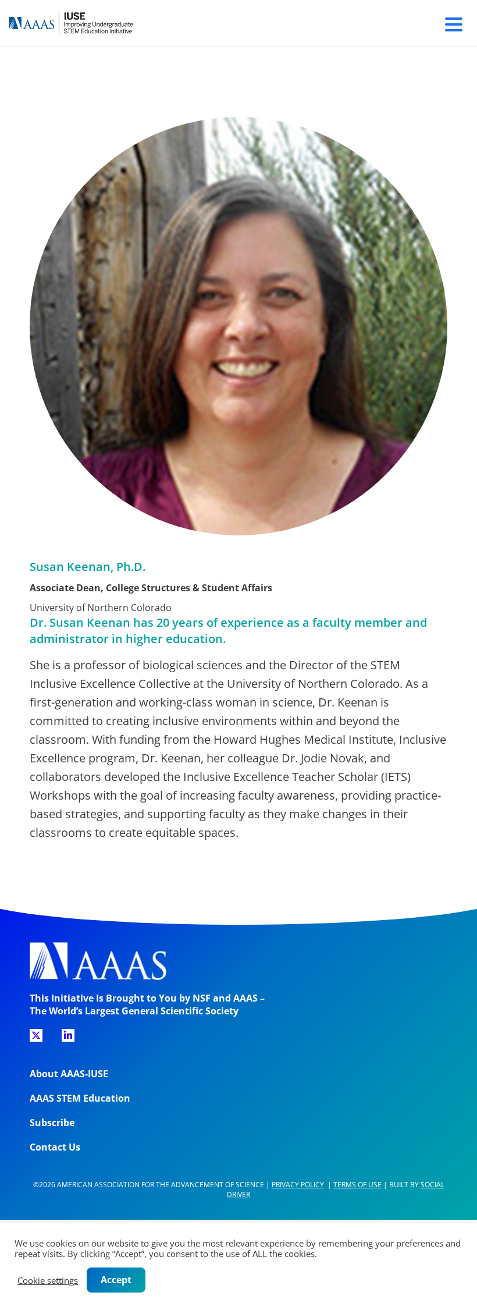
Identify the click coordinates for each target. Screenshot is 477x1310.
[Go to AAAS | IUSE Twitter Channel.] (36, 1035)
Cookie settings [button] (47, 1280)
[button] (453, 23)
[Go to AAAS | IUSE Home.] (81, 23)
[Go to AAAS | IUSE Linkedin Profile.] (68, 1035)
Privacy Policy (298, 1185)
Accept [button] (116, 1279)
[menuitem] (36, 1039)
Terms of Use (357, 1185)
